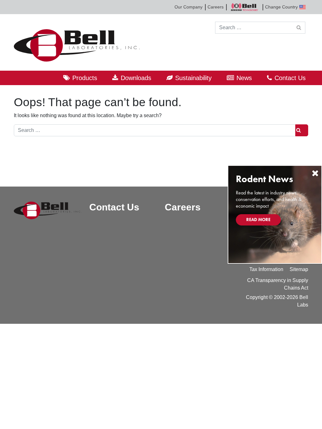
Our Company (189, 6)
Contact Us (290, 77)
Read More (258, 219)
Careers (216, 6)
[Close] (315, 173)
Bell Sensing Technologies (244, 7)
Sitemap (299, 269)
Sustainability (193, 77)
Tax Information (266, 269)
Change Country (281, 6)
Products (84, 77)
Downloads (136, 77)
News (244, 77)
